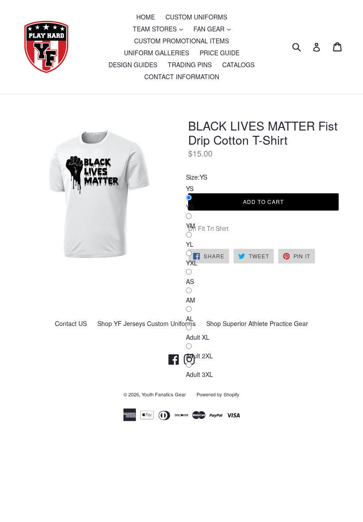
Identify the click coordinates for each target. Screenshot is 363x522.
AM (190, 300)
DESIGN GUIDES (132, 64)
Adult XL (197, 337)
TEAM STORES (160, 28)
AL (189, 318)
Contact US (71, 323)
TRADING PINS (190, 64)
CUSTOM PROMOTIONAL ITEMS (181, 40)
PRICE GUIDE (219, 52)
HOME (145, 16)
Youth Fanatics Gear (164, 394)
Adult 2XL (199, 355)
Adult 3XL (199, 374)
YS (189, 207)
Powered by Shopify (218, 394)
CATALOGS (238, 64)
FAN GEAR (214, 28)
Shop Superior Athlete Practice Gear (257, 323)
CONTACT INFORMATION (181, 76)
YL (189, 244)
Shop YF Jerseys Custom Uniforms (146, 323)
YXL (191, 262)
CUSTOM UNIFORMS (196, 16)
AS (190, 281)
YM (190, 225)
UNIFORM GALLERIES (156, 52)
